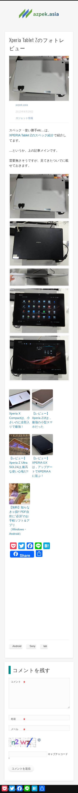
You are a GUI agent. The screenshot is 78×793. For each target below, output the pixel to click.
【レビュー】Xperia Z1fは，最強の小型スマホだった (42, 420)
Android (16, 646)
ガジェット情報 (24, 118)
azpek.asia (22, 105)
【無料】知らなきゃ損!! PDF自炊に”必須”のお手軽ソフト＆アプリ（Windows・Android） (19, 520)
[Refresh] (39, 739)
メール (18, 730)
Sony (32, 646)
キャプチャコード (58, 754)
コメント (18, 683)
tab (45, 646)
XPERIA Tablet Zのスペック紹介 (31, 135)
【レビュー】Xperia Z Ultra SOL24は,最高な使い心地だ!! (18, 465)
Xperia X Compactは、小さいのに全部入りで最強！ (19, 420)
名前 (18, 720)
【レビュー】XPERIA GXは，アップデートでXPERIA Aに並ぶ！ (42, 467)
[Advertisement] (39, 600)
